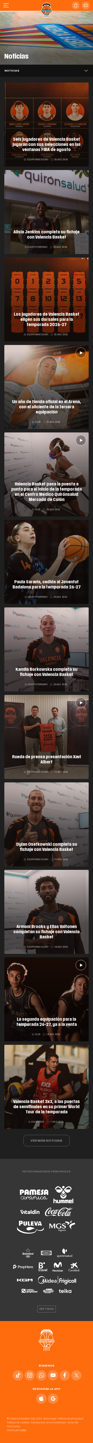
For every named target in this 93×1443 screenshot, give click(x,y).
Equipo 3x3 (37, 1122)
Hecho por (17, 1430)
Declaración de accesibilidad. (48, 1422)
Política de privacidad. (71, 1418)
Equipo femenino (37, 247)
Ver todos (46, 1308)
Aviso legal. (50, 1418)
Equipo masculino (37, 159)
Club (37, 422)
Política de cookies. (18, 1422)
